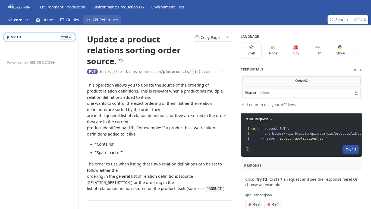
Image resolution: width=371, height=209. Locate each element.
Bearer (251, 93)
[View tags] (121, 61)
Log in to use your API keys (271, 104)
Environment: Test (167, 7)
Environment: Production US (118, 7)
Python (340, 53)
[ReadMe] (42, 62)
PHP (318, 53)
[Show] (356, 93)
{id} (196, 71)
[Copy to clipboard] (230, 72)
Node (273, 53)
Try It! (351, 149)
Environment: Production (62, 7)
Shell (251, 53)
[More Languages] (356, 50)
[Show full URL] (224, 72)
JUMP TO (39, 37)
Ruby (295, 53)
